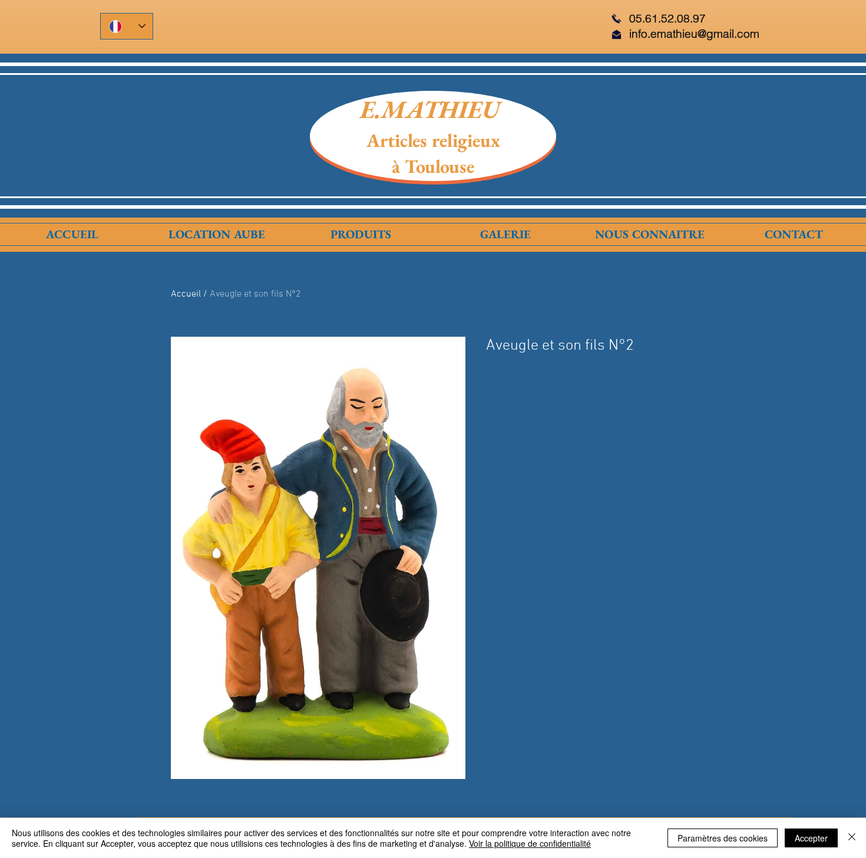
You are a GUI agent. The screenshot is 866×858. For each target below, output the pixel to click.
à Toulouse (433, 166)
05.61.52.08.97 (667, 18)
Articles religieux (433, 140)
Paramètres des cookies (722, 838)
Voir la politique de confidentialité (530, 843)
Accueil (186, 294)
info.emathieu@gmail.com (694, 34)
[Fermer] (852, 838)
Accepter (811, 838)
